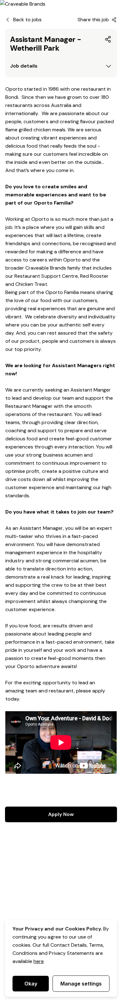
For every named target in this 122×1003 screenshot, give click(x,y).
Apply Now (61, 814)
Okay (30, 983)
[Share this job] (108, 39)
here (38, 961)
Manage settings (81, 983)
